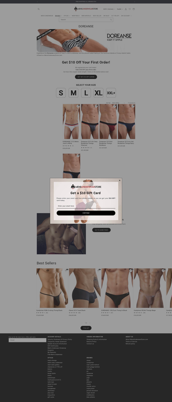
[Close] (120, 180)
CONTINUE (86, 213)
